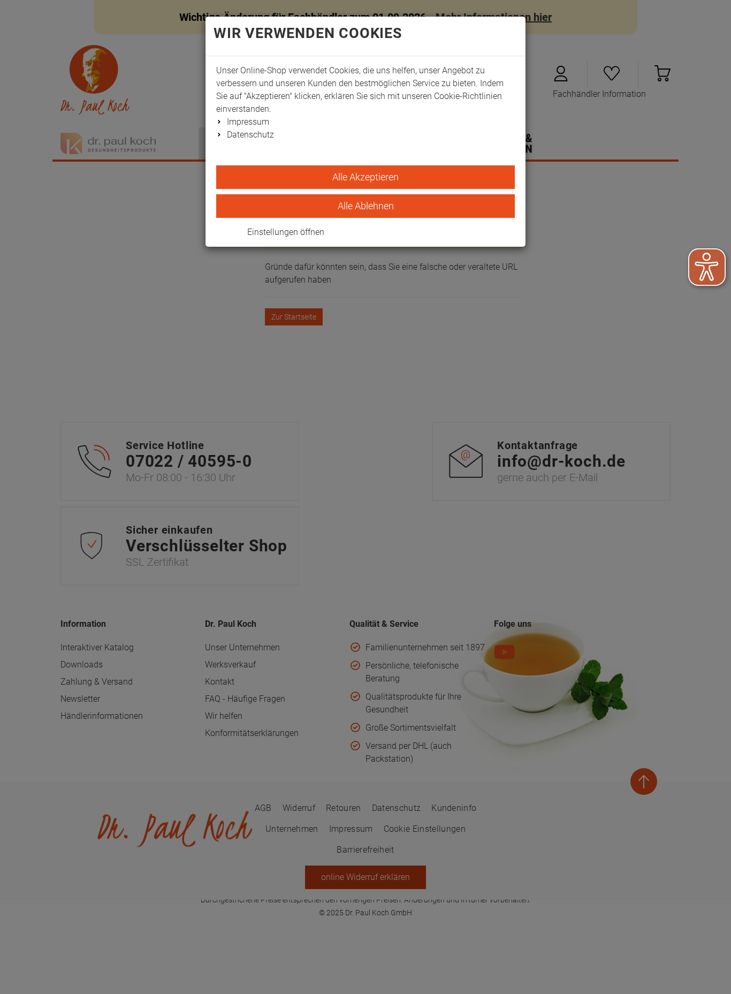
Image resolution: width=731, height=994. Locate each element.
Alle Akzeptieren (365, 177)
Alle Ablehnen (366, 205)
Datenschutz (250, 135)
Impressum (248, 122)
